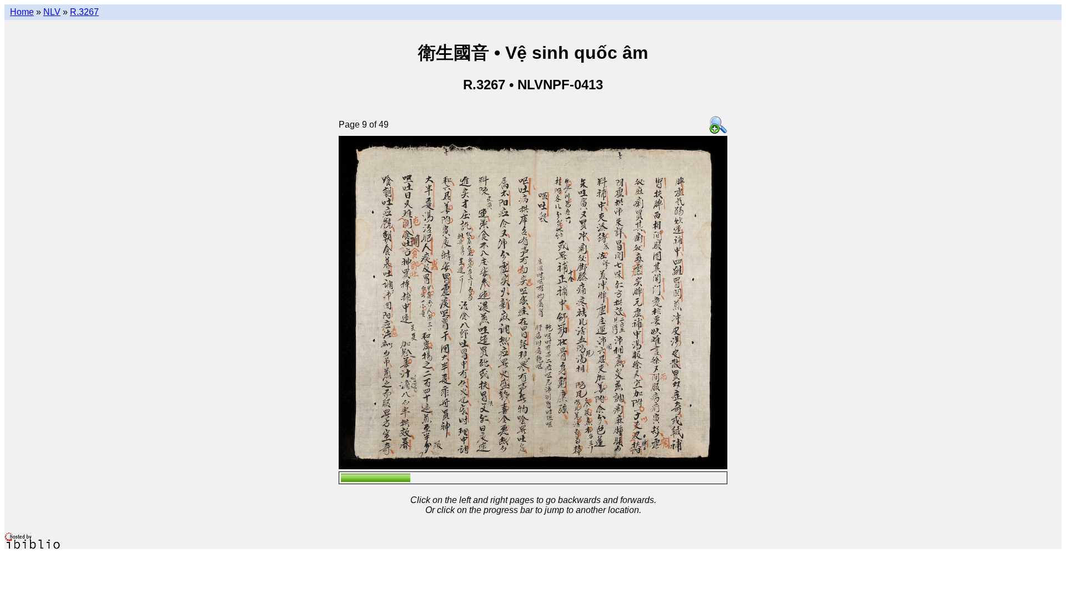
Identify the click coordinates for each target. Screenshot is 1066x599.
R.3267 (84, 12)
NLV (52, 12)
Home (22, 12)
